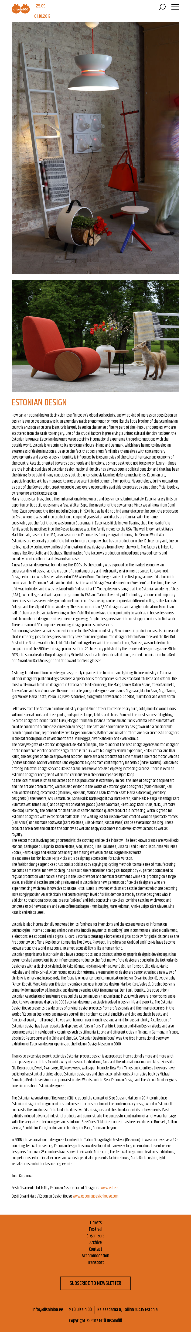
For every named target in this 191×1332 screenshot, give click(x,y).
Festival (95, 1229)
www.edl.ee (109, 1188)
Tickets (95, 1223)
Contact (95, 1249)
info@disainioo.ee (47, 1309)
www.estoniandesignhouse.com (96, 1196)
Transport (95, 1263)
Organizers (95, 1236)
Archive (95, 1243)
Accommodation (95, 1256)
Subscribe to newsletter (95, 1283)
